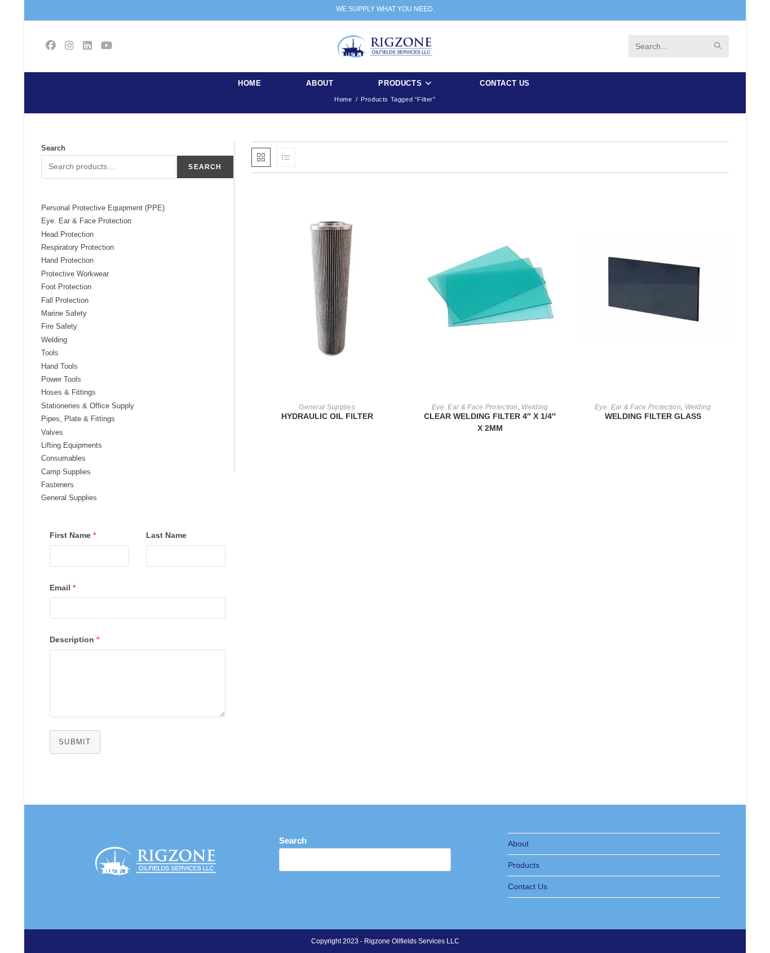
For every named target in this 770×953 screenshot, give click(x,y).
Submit (75, 742)
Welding (534, 407)
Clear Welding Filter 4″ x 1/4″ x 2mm (490, 422)
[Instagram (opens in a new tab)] (69, 46)
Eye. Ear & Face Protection (475, 407)
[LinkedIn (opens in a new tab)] (87, 46)
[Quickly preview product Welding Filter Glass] (725, 204)
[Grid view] (261, 157)
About (518, 843)
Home (343, 99)
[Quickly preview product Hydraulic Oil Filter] (399, 204)
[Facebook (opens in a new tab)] (50, 46)
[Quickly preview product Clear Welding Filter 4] (562, 204)
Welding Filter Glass (653, 416)
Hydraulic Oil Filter (327, 416)
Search (53, 148)
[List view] (285, 157)
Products (523, 865)
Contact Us (527, 886)
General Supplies (327, 407)
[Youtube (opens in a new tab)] (106, 46)
